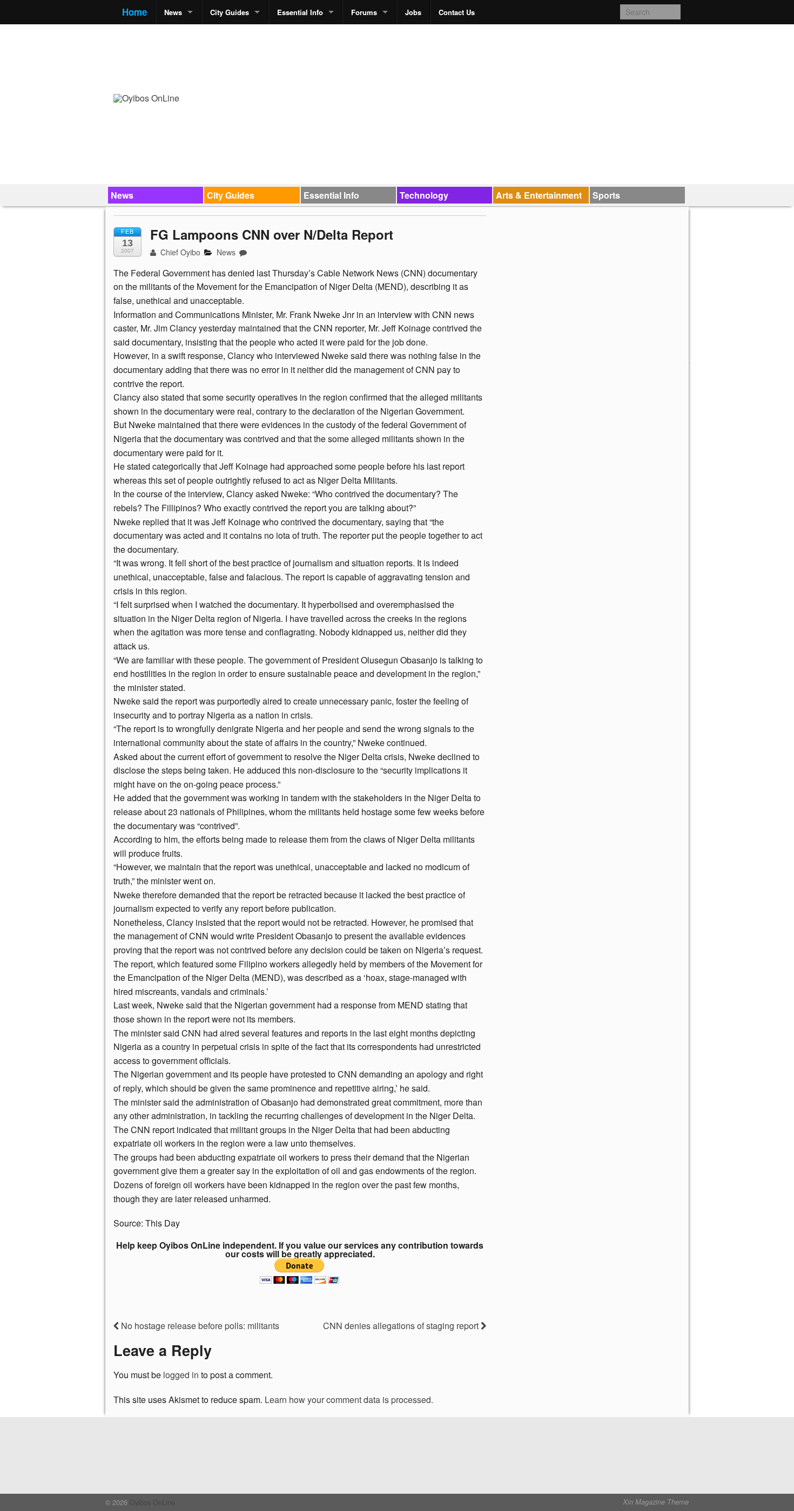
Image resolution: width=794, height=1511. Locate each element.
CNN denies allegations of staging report (402, 1325)
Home (134, 11)
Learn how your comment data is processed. (349, 1399)
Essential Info (300, 12)
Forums (364, 12)
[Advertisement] (484, 57)
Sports (606, 195)
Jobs (413, 12)
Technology (424, 195)
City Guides (229, 12)
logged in (181, 1374)
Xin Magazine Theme (656, 1502)
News (173, 12)
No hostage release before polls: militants (199, 1325)
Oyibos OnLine (151, 1502)
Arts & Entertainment (539, 195)
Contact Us (457, 12)
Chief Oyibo (179, 252)
